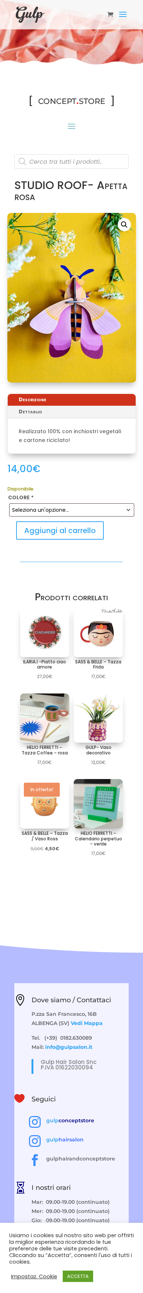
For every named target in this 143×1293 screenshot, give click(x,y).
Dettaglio (30, 411)
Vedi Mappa (87, 1023)
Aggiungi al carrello (60, 530)
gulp (70, 1120)
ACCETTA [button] (78, 1276)
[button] (124, 224)
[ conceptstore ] (72, 100)
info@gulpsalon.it (68, 1047)
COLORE (20, 497)
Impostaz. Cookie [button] (34, 1276)
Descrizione (32, 399)
